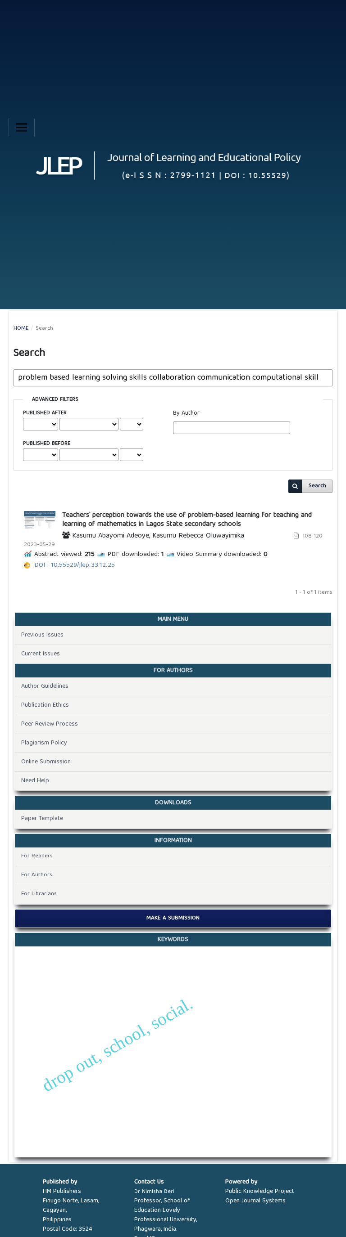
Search (317, 486)
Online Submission (46, 762)
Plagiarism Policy (44, 743)
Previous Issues (42, 635)
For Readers (37, 856)
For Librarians (39, 894)
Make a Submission (173, 918)
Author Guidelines (44, 686)
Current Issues (40, 654)
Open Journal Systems (255, 1201)
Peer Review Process (49, 724)
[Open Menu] (21, 127)
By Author (186, 413)
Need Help (35, 780)
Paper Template (42, 818)
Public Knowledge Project (259, 1191)
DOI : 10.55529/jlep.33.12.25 (74, 565)
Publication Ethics (45, 705)
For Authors (36, 875)
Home (21, 328)
